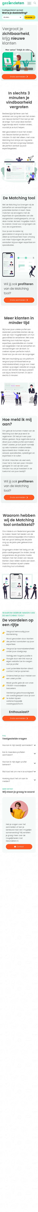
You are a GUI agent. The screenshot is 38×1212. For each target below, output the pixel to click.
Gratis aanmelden (18, 76)
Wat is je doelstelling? (14, 13)
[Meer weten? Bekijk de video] (19, 61)
